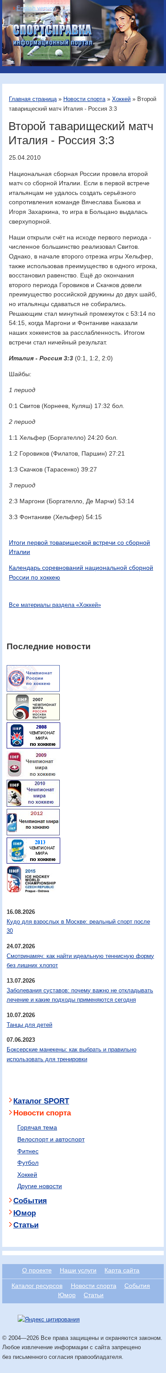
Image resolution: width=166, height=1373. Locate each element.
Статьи (26, 1225)
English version (36, 8)
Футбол (28, 1162)
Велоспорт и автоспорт (51, 1139)
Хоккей (121, 99)
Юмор (24, 1213)
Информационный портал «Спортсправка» (53, 35)
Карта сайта (121, 1270)
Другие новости (39, 1186)
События (30, 1201)
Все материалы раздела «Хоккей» (55, 605)
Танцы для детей (29, 1024)
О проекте (37, 1270)
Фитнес (28, 1151)
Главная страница (33, 99)
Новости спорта (84, 99)
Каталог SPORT (41, 1101)
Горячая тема (37, 1127)
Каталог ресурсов (37, 1285)
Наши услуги (78, 1270)
